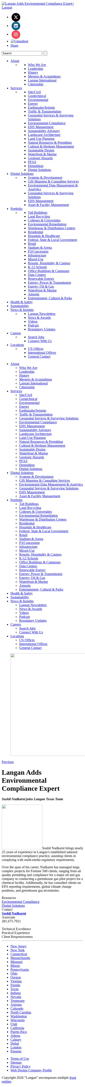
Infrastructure (37, 255)
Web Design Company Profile (31, 1070)
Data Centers (37, 275)
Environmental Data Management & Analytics (51, 484)
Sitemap (16, 1062)
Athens (15, 1036)
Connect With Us (40, 341)
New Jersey (18, 946)
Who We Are (37, 65)
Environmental (38, 100)
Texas (14, 989)
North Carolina (20, 1012)
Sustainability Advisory (44, 131)
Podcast (33, 325)
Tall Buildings (37, 212)
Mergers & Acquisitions (44, 76)
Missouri (16, 962)
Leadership (35, 68)
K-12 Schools (37, 267)
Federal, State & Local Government (52, 240)
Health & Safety (21, 302)
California (17, 1028)
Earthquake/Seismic (41, 107)
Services (16, 88)
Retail (32, 243)
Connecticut (18, 954)
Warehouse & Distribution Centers (51, 228)
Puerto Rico (18, 1032)
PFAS (32, 162)
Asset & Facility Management (48, 205)
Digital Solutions (39, 170)
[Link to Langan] (42, 7)
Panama (15, 1051)
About (14, 61)
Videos (32, 321)
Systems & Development (45, 177)
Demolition (35, 166)
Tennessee (17, 1001)
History (33, 72)
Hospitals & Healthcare (44, 236)
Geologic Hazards (40, 158)
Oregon (15, 977)
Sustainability (19, 306)
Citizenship (35, 84)
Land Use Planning (41, 138)
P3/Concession (38, 251)
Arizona (16, 1004)
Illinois (15, 965)
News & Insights (22, 310)
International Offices (42, 352)
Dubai (14, 1043)
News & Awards (39, 317)
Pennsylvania (19, 969)
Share (14, 45)
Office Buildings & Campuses (48, 271)
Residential (35, 232)
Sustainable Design (41, 150)
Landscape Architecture (44, 135)
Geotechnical (37, 96)
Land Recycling (39, 216)
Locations (17, 345)
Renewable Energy (41, 279)
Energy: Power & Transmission (49, 282)
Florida (15, 985)
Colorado (16, 1008)
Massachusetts (20, 958)
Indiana (15, 993)
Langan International (42, 80)
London (15, 1047)
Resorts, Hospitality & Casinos (49, 263)
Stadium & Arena (40, 247)
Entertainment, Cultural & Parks (50, 298)
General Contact (39, 356)
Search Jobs (36, 337)
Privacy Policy (20, 1066)
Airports (33, 294)
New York (17, 950)
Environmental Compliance (47, 123)
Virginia (16, 981)
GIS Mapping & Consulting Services (53, 181)
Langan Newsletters (41, 314)
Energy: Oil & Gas (41, 286)
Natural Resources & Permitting (50, 142)
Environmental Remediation (47, 224)
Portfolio (16, 208)
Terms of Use (19, 1058)
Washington (18, 1016)
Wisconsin (17, 1020)
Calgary (15, 1039)
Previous (8, 762)
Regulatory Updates (41, 329)
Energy (33, 103)
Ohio (13, 973)
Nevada (15, 997)
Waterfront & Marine (42, 154)
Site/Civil (34, 92)
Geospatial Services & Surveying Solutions (48, 418)
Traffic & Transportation (44, 111)
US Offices (35, 349)
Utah (13, 1024)
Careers (15, 333)
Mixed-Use (35, 259)
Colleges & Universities (44, 220)
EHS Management (40, 127)
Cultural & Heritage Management (51, 146)
